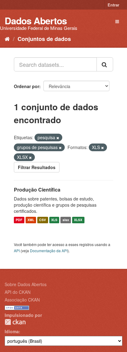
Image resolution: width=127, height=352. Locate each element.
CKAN (15, 322)
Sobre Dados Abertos (26, 284)
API (17, 250)
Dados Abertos (36, 20)
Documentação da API (49, 250)
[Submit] (104, 64)
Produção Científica (37, 189)
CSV (42, 220)
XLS (54, 220)
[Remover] (57, 137)
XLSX (78, 220)
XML (30, 220)
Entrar (113, 5)
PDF (19, 220)
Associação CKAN (22, 300)
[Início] (7, 38)
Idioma (12, 331)
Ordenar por (26, 86)
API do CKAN (18, 292)
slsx (66, 220)
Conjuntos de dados (44, 39)
